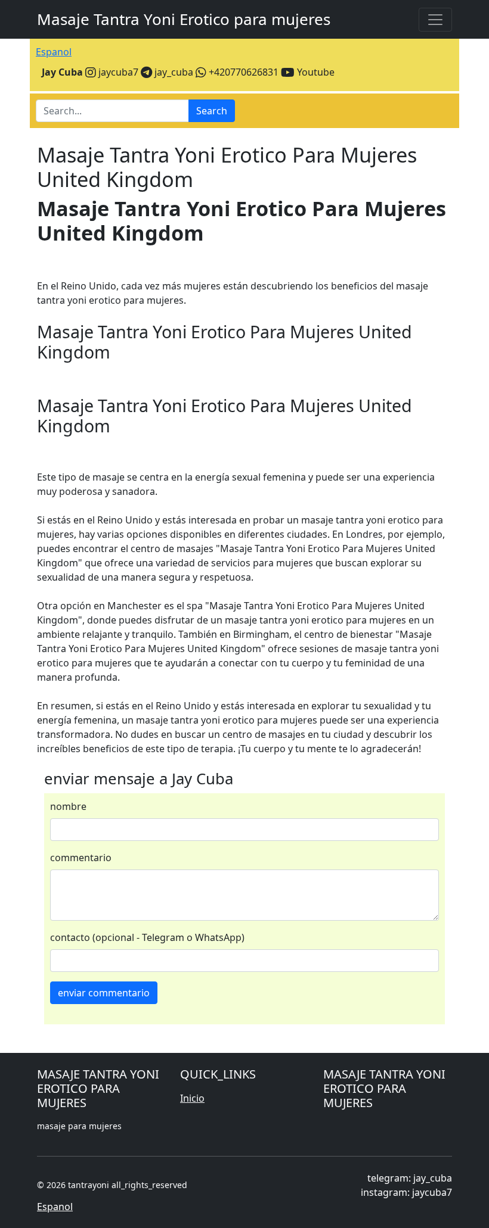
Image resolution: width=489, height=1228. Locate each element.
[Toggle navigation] (435, 20)
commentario (81, 857)
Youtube (315, 72)
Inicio (192, 1098)
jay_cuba (172, 72)
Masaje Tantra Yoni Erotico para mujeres (183, 19)
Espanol (54, 51)
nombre (68, 806)
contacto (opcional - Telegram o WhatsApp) (147, 937)
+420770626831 (242, 72)
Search (211, 110)
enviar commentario (104, 992)
